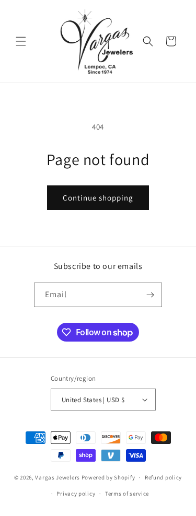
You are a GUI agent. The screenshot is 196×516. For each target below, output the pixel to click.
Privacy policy (75, 493)
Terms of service (127, 493)
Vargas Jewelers (57, 477)
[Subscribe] (150, 295)
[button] (20, 41)
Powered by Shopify (108, 477)
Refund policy (163, 477)
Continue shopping (98, 198)
